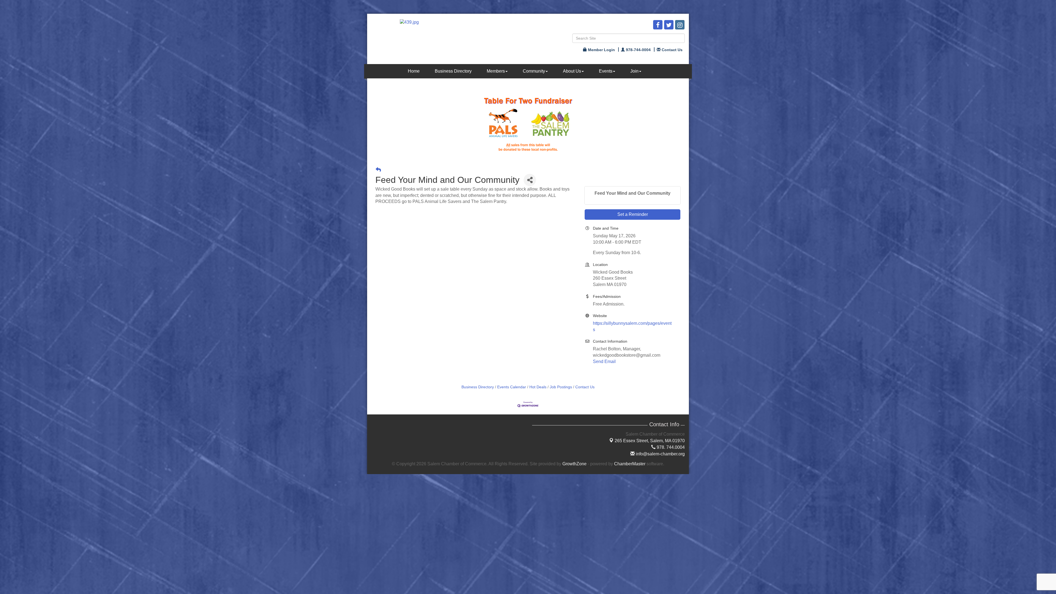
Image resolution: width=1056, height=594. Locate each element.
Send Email (604, 361)
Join (634, 71)
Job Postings (561, 387)
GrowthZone (574, 463)
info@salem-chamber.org (660, 454)
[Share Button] (530, 180)
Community (534, 71)
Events (605, 71)
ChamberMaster (629, 463)
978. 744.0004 (670, 447)
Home (414, 71)
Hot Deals (537, 387)
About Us (572, 71)
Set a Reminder (632, 214)
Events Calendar (511, 387)
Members (496, 71)
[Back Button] (378, 170)
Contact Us (585, 387)
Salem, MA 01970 (650, 440)
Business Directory (453, 71)
